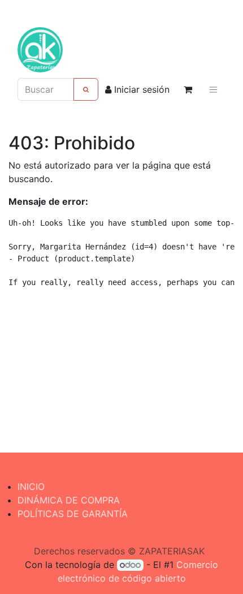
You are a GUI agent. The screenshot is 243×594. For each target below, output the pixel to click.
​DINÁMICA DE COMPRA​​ (69, 500)
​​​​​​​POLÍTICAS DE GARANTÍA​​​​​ (73, 513)
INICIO (31, 486)
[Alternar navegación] (213, 89)
